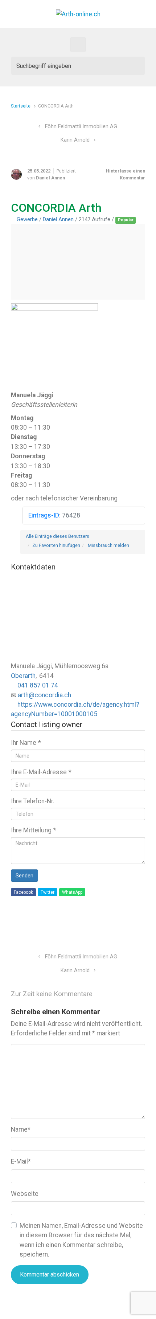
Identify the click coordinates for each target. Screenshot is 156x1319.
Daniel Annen (50, 177)
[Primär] (78, 44)
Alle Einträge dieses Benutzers (57, 536)
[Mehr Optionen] (141, 930)
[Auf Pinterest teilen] (121, 930)
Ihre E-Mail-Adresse (41, 772)
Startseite (20, 106)
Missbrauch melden (108, 545)
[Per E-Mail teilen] (131, 930)
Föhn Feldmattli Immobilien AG (81, 126)
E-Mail (21, 1161)
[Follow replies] (107, 994)
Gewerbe (27, 219)
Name (20, 1129)
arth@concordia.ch (44, 695)
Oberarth (23, 675)
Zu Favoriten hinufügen (56, 545)
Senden (24, 875)
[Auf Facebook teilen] (110, 930)
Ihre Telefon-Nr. (32, 801)
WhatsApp (72, 892)
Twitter (47, 892)
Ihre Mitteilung (33, 830)
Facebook (23, 892)
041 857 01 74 (37, 685)
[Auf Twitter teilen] (100, 930)
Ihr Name (26, 742)
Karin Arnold (75, 140)
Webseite (24, 1193)
